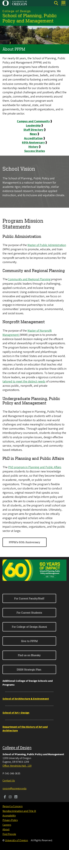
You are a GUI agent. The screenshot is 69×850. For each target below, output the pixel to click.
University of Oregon (16, 840)
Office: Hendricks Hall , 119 (17, 766)
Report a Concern (13, 806)
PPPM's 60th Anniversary (24, 542)
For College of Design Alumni (29, 626)
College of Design (17, 748)
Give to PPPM (29, 641)
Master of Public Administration (46, 245)
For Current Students (29, 612)
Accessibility (9, 815)
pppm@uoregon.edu (14, 788)
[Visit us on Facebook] (5, 797)
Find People (9, 834)
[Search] (56, 3)
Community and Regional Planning (29, 279)
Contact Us (9, 780)
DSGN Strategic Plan (29, 669)
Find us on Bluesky (29, 655)
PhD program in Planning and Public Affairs (34, 467)
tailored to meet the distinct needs (24, 381)
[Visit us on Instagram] (10, 797)
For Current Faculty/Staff (29, 598)
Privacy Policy (10, 820)
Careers (7, 825)
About (6, 829)
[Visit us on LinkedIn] (16, 797)
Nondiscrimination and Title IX (19, 811)
